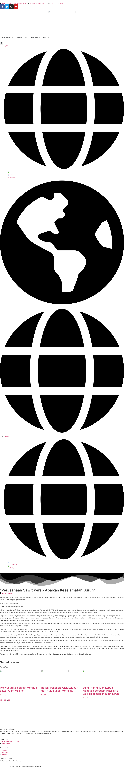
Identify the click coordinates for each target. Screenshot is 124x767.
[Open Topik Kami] (39, 38)
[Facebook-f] (2, 6)
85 (9, 700)
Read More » (4, 695)
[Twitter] (7, 6)
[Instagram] (11, 6)
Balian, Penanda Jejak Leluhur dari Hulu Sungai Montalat (59, 689)
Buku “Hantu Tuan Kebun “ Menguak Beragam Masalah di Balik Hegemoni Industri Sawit (101, 690)
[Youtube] (16, 6)
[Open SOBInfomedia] (12, 38)
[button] (1, 43)
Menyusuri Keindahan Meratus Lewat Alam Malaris (18, 689)
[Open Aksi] (48, 38)
